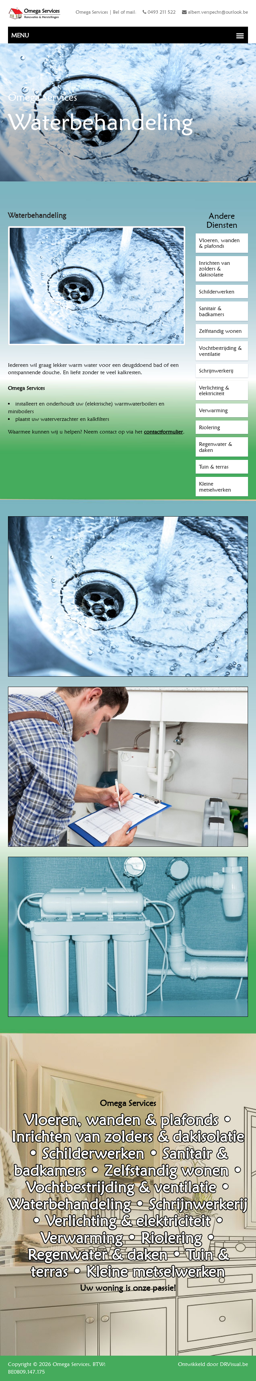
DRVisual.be (234, 1364)
